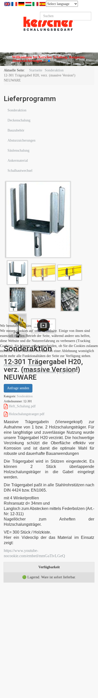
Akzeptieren (11, 365)
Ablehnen (34, 365)
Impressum (66, 372)
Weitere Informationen (40, 372)
